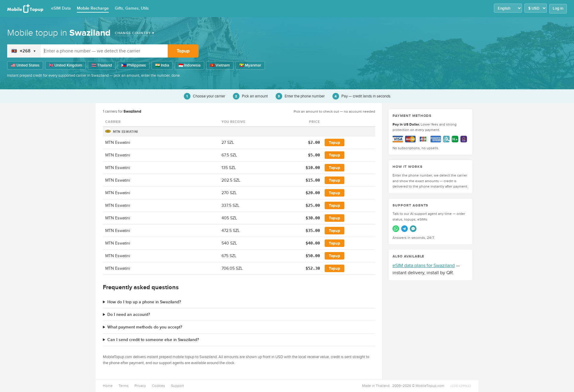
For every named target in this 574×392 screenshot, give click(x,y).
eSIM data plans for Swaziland (424, 265)
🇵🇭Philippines (133, 65)
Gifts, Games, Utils (132, 8)
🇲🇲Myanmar (250, 65)
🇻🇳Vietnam (220, 65)
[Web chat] (413, 228)
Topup (183, 50)
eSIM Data (61, 8)
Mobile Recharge (93, 8)
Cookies (158, 386)
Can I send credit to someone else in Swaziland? (153, 339)
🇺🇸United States (25, 65)
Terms (124, 386)
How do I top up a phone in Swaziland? (144, 301)
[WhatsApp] (396, 228)
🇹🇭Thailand (101, 65)
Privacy (140, 386)
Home (108, 386)
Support (177, 386)
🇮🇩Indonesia (189, 65)
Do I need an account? (128, 314)
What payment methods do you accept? (144, 327)
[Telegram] (404, 228)
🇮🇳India (162, 65)
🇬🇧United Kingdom (65, 65)
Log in (558, 8)
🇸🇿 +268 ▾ (23, 51)
